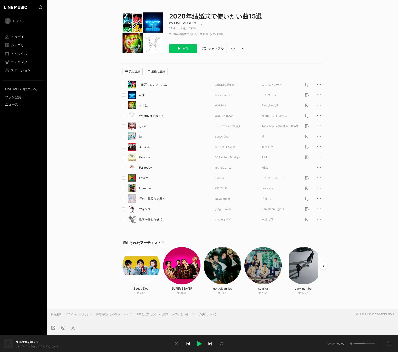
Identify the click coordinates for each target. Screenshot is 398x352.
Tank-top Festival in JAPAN (280, 126)
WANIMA (220, 105)
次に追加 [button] (134, 71)
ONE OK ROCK (224, 115)
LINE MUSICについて (21, 89)
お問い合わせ (180, 314)
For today (145, 167)
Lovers (143, 178)
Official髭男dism (225, 84)
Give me (144, 157)
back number (223, 95)
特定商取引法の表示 (108, 314)
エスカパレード (272, 84)
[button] (199, 344)
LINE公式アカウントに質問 (152, 314)
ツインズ (145, 209)
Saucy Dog (222, 136)
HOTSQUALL (223, 167)
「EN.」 (267, 198)
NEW (265, 167)
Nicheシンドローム (274, 115)
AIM (264, 157)
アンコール (269, 95)
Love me (145, 188)
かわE (143, 126)
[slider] (359, 343)
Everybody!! (270, 105)
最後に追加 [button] (158, 71)
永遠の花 (267, 219)
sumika (219, 178)
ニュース (11, 104)
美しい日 (145, 147)
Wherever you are (151, 115)
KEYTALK (221, 188)
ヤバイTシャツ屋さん (228, 126)
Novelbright (222, 198)
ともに (143, 105)
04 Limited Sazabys (227, 157)
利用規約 (56, 314)
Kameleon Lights (273, 209)
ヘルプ (128, 314)
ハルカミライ (223, 219)
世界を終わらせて (150, 219)
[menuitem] (23, 36)
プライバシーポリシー (78, 314)
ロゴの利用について (204, 314)
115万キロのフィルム (153, 84)
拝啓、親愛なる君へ (152, 198)
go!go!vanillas (224, 209)
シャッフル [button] (215, 48)
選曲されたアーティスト (143, 243)
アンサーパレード (273, 178)
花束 (142, 95)
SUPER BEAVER (225, 147)
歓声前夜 (267, 147)
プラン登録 (13, 97)
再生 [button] (185, 48)
